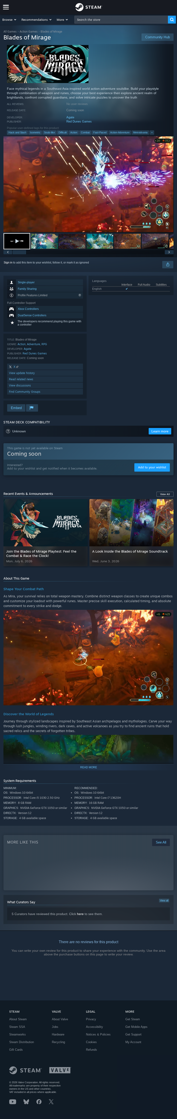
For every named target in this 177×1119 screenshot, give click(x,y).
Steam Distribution (21, 1042)
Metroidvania (140, 132)
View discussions (20, 385)
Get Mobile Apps (136, 1027)
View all (164, 900)
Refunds (91, 1049)
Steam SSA (17, 1027)
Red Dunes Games (79, 121)
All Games (10, 31)
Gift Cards (16, 1049)
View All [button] (165, 494)
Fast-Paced (99, 132)
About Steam (18, 1019)
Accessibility (94, 1027)
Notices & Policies (98, 1034)
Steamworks (17, 1034)
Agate (70, 117)
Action (73, 132)
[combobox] (121, 20)
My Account (133, 1042)
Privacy (91, 1019)
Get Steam (132, 1019)
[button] (9, 19)
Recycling (58, 1042)
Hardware (58, 1034)
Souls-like (49, 132)
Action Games (29, 31)
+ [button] (152, 132)
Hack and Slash (17, 132)
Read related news (21, 379)
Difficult (63, 132)
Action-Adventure (120, 132)
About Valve (60, 1019)
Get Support (133, 1034)
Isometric (35, 132)
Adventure (33, 344)
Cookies (91, 1042)
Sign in (8, 262)
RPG (44, 344)
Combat (85, 132)
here (80, 914)
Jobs (55, 1027)
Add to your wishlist (152, 467)
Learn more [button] (159, 431)
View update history (22, 373)
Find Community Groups (24, 391)
